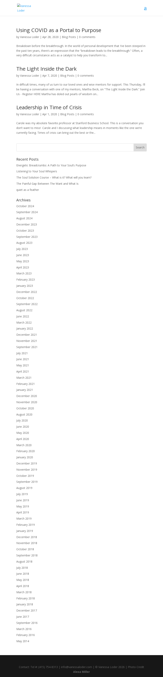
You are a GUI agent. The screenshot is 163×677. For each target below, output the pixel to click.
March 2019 (24, 518)
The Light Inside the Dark (46, 68)
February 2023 (25, 279)
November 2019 (26, 469)
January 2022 (24, 328)
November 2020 (26, 402)
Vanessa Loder (29, 37)
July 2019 (22, 494)
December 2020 (26, 396)
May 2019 (22, 506)
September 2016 (27, 623)
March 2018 (24, 592)
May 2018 (22, 580)
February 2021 (25, 384)
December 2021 (26, 335)
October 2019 (25, 476)
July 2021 (22, 353)
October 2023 (25, 230)
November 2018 (26, 543)
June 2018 (22, 574)
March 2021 (24, 377)
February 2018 (25, 598)
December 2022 (26, 292)
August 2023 (24, 243)
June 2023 (22, 255)
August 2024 (24, 218)
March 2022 (24, 322)
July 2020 (22, 420)
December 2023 (26, 224)
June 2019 (22, 500)
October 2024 (25, 206)
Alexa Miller (81, 672)
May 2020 (22, 433)
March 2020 (24, 445)
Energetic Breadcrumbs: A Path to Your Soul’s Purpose (51, 165)
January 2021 (24, 390)
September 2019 (27, 482)
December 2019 (26, 463)
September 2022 (27, 304)
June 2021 (22, 359)
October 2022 (25, 298)
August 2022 (24, 310)
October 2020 (25, 408)
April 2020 (22, 439)
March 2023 (24, 273)
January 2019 (24, 531)
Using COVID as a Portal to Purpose (58, 30)
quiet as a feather (27, 190)
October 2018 (25, 549)
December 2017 (26, 610)
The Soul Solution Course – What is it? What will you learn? (53, 177)
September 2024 (27, 212)
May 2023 (22, 261)
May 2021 (22, 365)
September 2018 (27, 555)
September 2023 (27, 237)
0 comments (87, 37)
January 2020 (24, 457)
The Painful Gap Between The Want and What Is (47, 183)
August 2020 (24, 414)
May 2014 (22, 641)
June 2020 (22, 426)
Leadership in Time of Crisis (49, 107)
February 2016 (25, 635)
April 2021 (22, 371)
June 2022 (22, 316)
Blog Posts (69, 37)
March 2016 (24, 629)
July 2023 (22, 249)
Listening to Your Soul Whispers (36, 171)
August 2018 (24, 561)
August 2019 (24, 488)
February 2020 (25, 451)
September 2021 (27, 347)
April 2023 (22, 267)
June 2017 (22, 616)
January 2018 (24, 604)
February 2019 (25, 525)
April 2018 (22, 586)
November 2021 (26, 341)
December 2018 (26, 537)
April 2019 (22, 512)
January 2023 (24, 286)
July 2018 (22, 568)
